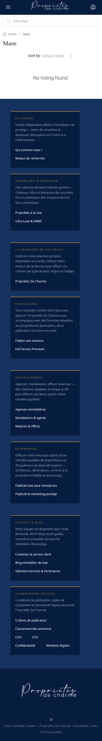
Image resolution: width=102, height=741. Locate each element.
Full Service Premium (29, 349)
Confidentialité (25, 645)
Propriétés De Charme (30, 281)
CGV (18, 637)
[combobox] (57, 56)
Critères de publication (31, 620)
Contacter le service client (33, 554)
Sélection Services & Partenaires (37, 571)
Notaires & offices (27, 426)
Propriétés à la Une (28, 213)
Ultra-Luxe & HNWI (28, 221)
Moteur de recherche (30, 158)
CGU (35, 637)
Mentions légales (58, 645)
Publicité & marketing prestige (36, 494)
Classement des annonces (33, 629)
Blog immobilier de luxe (31, 563)
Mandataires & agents (30, 418)
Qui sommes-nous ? (28, 150)
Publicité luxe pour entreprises (36, 485)
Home (12, 34)
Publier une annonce (29, 341)
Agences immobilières (30, 409)
